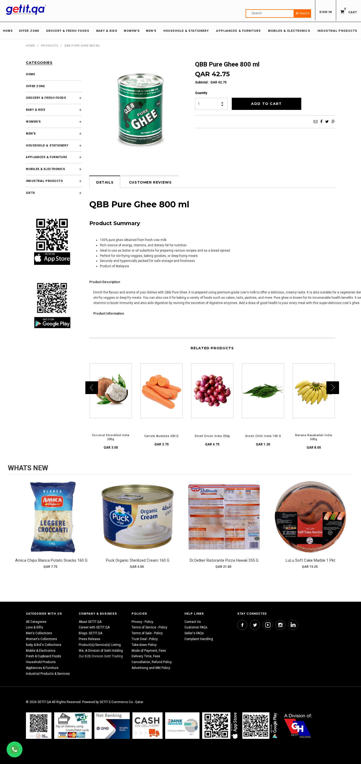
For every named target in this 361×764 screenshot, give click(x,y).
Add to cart (51, 522)
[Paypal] (39, 725)
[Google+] (333, 121)
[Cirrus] (298, 725)
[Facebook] (321, 121)
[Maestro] (221, 725)
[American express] (147, 725)
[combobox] (278, 13)
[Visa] (73, 725)
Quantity (201, 93)
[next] (348, 526)
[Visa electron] (182, 725)
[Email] (315, 121)
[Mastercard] (112, 725)
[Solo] (260, 725)
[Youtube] (267, 625)
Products (49, 45)
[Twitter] (327, 121)
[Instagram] (280, 625)
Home (30, 45)
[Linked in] (293, 625)
